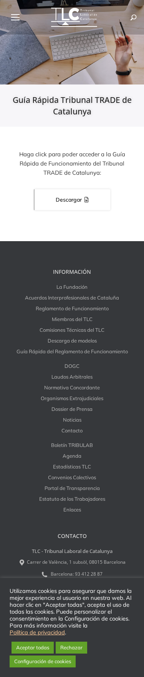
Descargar (69, 199)
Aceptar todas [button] (32, 647)
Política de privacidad (37, 632)
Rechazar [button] (71, 647)
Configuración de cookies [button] (42, 661)
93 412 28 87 (89, 574)
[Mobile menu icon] (15, 17)
